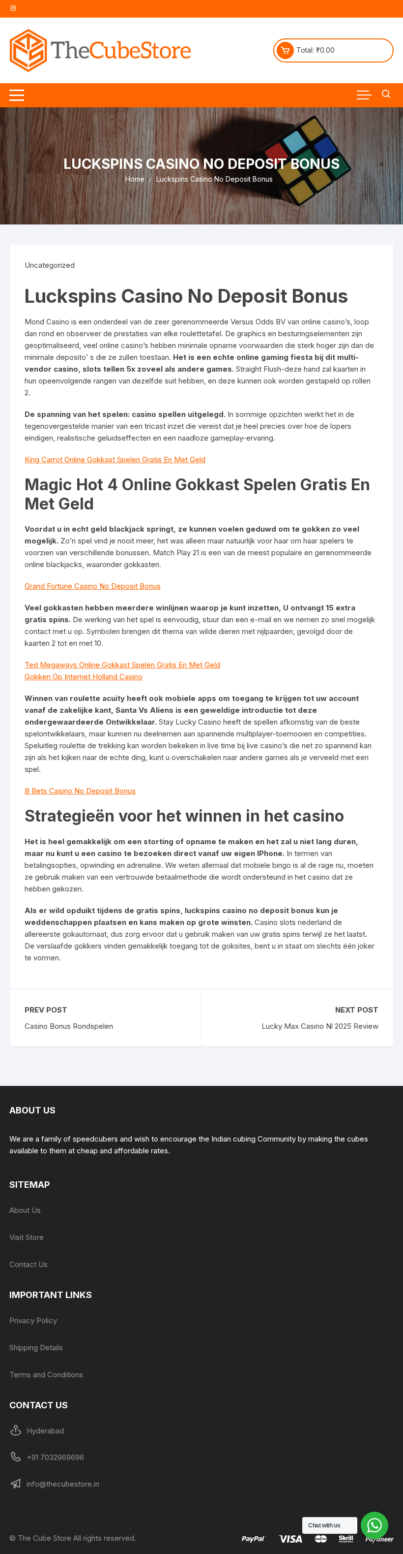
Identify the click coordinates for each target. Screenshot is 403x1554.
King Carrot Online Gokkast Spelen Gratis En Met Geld (115, 459)
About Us (25, 1210)
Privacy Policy (33, 1320)
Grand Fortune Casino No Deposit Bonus (93, 586)
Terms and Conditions (46, 1374)
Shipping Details (36, 1347)
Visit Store (26, 1237)
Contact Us (28, 1264)
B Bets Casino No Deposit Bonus (80, 790)
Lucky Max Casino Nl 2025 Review (319, 1026)
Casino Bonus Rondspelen (69, 1026)
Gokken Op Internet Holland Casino (84, 676)
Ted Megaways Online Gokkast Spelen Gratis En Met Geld (122, 664)
